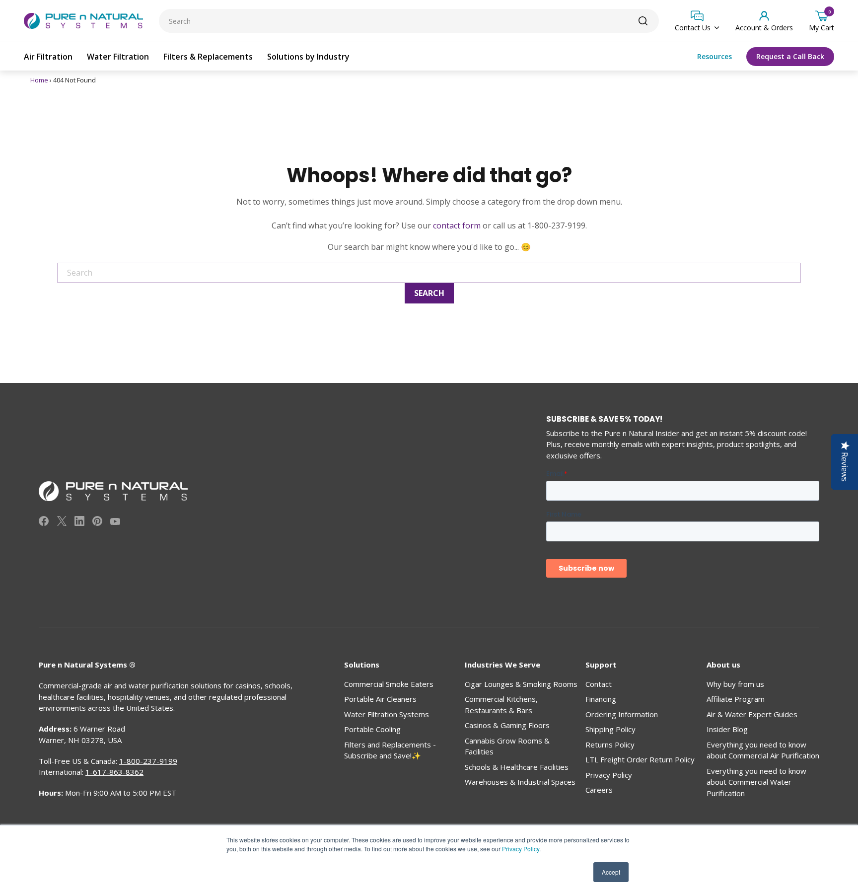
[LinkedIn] (79, 522)
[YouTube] (115, 522)
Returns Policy (610, 744)
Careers (599, 790)
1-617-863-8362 (114, 772)
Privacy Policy (520, 848)
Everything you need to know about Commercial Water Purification (756, 782)
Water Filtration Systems (386, 714)
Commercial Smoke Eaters (388, 684)
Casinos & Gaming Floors (507, 725)
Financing (600, 699)
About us (723, 665)
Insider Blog (727, 729)
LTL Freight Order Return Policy (640, 759)
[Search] (643, 21)
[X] (62, 522)
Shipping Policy (610, 729)
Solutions (361, 665)
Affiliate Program (736, 699)
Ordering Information (621, 714)
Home (39, 79)
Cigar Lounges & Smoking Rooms (521, 684)
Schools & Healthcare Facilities (517, 767)
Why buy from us (735, 684)
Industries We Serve (502, 665)
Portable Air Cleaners (380, 699)
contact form (457, 225)
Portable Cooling (372, 729)
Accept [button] (611, 872)
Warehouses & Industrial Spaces (520, 782)
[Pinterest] (97, 522)
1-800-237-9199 (148, 761)
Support (601, 665)
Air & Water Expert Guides (752, 714)
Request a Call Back (790, 56)
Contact (598, 684)
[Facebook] (44, 522)
